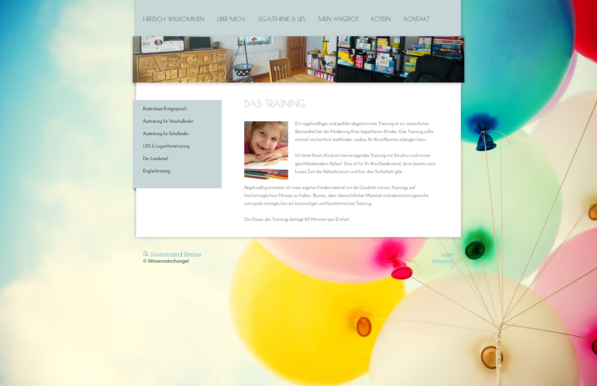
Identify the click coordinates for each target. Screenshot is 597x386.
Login (448, 254)
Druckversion (165, 254)
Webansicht (443, 261)
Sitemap (192, 254)
